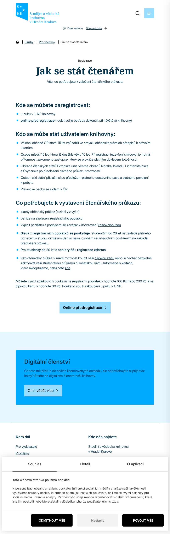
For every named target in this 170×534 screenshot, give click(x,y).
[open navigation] (149, 13)
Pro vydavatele (26, 446)
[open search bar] (138, 13)
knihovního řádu (109, 225)
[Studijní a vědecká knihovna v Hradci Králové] (37, 13)
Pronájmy (22, 453)
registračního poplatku (66, 218)
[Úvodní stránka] (17, 42)
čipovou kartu (104, 258)
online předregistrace (38, 120)
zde (67, 268)
